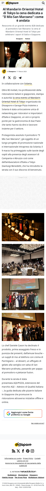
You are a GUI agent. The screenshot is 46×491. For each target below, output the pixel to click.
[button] (4, 77)
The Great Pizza (21, 477)
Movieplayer (23, 475)
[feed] (13, 451)
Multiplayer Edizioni (36, 477)
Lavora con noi (22, 461)
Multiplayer (12, 475)
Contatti (37, 458)
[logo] (12, 3)
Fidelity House (7, 477)
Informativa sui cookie (13, 458)
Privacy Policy (28, 458)
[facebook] (23, 451)
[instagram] (32, 451)
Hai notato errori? (37, 423)
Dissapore (19, 39)
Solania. (28, 83)
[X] (18, 451)
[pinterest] (27, 451)
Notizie (27, 39)
